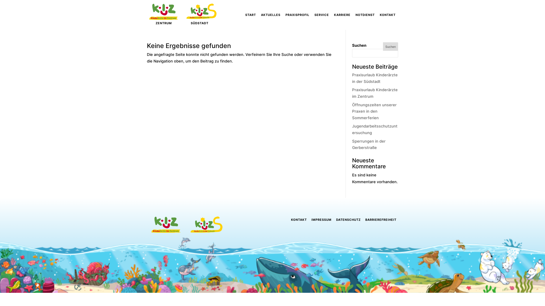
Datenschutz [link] (348, 219)
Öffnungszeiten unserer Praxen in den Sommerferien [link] (374, 111)
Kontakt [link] (299, 219)
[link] (250, 15)
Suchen (359, 45)
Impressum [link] (321, 219)
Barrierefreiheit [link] (380, 219)
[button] (9, 296)
